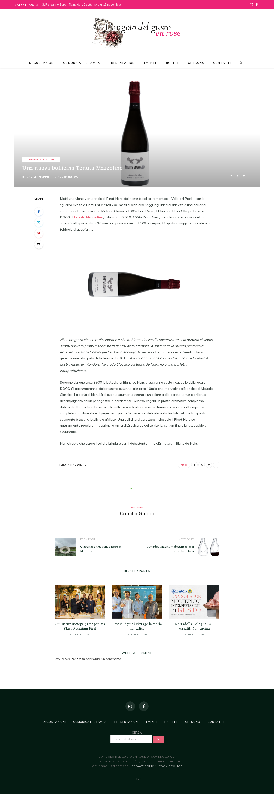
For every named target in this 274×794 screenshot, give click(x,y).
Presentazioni (122, 62)
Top (138, 778)
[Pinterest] (243, 175)
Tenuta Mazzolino (73, 464)
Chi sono (196, 62)
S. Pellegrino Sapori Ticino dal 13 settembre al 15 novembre (81, 4)
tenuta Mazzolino (88, 217)
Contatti (222, 62)
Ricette (172, 62)
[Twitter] (237, 175)
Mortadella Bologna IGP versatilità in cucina (194, 626)
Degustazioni (42, 62)
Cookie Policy (170, 766)
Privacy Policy (143, 766)
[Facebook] (231, 175)
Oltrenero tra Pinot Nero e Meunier (100, 549)
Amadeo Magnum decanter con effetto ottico (170, 549)
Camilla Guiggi (38, 176)
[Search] (240, 62)
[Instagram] (130, 706)
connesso (78, 659)
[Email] (250, 175)
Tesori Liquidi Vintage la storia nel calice (137, 626)
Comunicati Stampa (81, 62)
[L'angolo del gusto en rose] (137, 33)
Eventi (150, 62)
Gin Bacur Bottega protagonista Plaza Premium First (80, 626)
